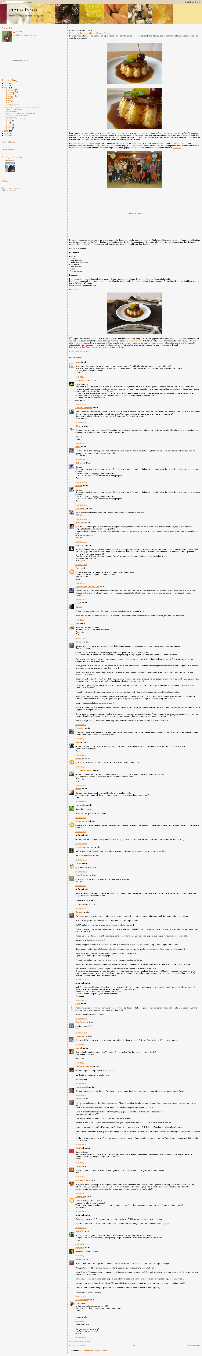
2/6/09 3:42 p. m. (80, 1095)
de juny (8, 102)
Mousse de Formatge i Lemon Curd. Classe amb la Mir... (23, 107)
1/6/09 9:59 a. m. (80, 422)
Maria (78, 447)
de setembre (10, 96)
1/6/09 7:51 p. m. (80, 801)
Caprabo (113, 133)
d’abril (8, 123)
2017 (6, 83)
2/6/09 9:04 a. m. (80, 1000)
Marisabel (80, 522)
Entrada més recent (77, 1345)
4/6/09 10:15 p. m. (81, 1321)
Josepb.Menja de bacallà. (87, 586)
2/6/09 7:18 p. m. (80, 1144)
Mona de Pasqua (135, 341)
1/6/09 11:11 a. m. (81, 519)
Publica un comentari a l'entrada (79, 1341)
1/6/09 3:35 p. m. (80, 638)
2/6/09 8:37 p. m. (80, 1163)
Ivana (78, 362)
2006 (6, 135)
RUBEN (78, 463)
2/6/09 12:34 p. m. (81, 1044)
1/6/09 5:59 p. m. (80, 767)
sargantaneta (81, 1300)
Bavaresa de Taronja (12, 104)
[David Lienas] (8, 181)
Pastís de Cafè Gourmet (13, 106)
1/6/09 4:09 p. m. (80, 739)
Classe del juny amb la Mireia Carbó (16, 115)
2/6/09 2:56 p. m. (80, 1083)
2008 (6, 131)
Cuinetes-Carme (82, 380)
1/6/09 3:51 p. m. (80, 725)
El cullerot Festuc (83, 770)
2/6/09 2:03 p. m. (80, 1063)
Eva (77, 623)
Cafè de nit (177, 148)
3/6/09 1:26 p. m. (80, 1211)
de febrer (9, 127)
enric (77, 1004)
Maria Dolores (81, 875)
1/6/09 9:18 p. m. (80, 832)
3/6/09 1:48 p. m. (80, 1228)
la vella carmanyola (84, 847)
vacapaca (79, 1036)
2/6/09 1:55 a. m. (80, 886)
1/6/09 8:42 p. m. (80, 818)
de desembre (10, 90)
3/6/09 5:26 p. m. (80, 1244)
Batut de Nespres (11, 117)
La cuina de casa (23, 10)
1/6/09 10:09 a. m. (81, 443)
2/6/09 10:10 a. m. (81, 1018)
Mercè (78, 789)
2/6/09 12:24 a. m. (81, 871)
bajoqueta (80, 805)
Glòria (78, 603)
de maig (9, 121)
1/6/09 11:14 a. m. (81, 565)
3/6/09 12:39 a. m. (81, 1193)
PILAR (78, 1166)
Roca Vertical (10, 161)
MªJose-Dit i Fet (82, 1180)
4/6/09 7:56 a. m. (80, 1296)
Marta (78, 742)
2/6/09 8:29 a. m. (80, 979)
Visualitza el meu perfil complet (24, 35)
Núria (77, 426)
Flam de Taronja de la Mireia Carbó (16, 119)
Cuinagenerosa (82, 821)
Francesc (79, 728)
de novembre (10, 92)
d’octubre (9, 94)
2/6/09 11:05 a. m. (81, 1032)
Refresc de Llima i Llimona (13, 109)
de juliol (8, 100)
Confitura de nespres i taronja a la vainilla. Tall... (20, 113)
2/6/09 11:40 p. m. (81, 1177)
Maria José (80, 545)
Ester (77, 568)
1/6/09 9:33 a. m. (80, 377)
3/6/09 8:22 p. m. (80, 1256)
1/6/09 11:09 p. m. (81, 843)
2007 (6, 133)
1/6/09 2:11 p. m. (80, 620)
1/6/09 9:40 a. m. (80, 404)
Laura (78, 1048)
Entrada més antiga (192, 1345)
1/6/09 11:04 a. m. (81, 482)
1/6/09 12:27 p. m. (81, 583)
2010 (6, 86)
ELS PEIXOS (81, 508)
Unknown (79, 758)
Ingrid (78, 863)
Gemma (78, 642)
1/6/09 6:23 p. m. (80, 785)
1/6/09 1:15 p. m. (80, 599)
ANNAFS (79, 1231)
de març (9, 125)
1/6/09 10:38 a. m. (81, 459)
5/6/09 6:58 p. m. (80, 1337)
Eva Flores (80, 1022)
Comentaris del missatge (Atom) (94, 1350)
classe (104, 133)
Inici (134, 1345)
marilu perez (81, 1087)
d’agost (8, 98)
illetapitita (80, 1197)
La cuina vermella (83, 407)
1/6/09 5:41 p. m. (80, 755)
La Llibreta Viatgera (84, 1066)
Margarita (79, 1247)
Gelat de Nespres (11, 111)
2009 (6, 88)
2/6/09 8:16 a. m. (80, 908)
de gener (9, 129)
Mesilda (79, 1148)
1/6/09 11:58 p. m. (81, 860)
